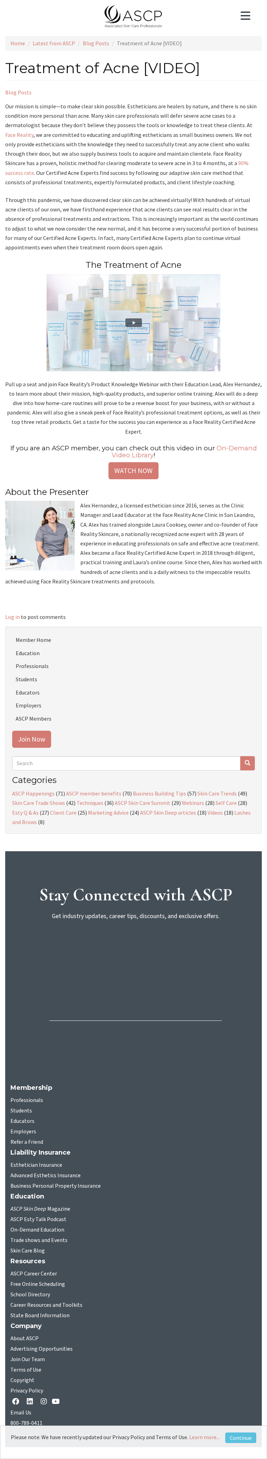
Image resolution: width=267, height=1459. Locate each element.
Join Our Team (27, 1359)
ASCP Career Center (33, 1274)
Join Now (31, 739)
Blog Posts (96, 43)
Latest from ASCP (54, 43)
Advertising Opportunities (41, 1349)
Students (26, 679)
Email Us (20, 1413)
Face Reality (19, 134)
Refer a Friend (26, 1142)
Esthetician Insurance (36, 1165)
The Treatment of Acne (133, 265)
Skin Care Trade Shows (38, 802)
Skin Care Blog (27, 1251)
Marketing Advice (108, 812)
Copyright (22, 1380)
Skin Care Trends (217, 793)
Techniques (89, 802)
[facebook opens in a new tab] (17, 1402)
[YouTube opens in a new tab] (57, 1402)
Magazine (40, 1209)
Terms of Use (25, 1370)
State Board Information (40, 1315)
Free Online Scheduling (37, 1284)
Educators (28, 692)
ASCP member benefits (93, 793)
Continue (241, 1437)
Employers (28, 705)
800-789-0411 (26, 1423)
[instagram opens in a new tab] (44, 1402)
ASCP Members (33, 718)
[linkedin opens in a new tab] (31, 1402)
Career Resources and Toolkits (46, 1305)
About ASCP (24, 1338)
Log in (12, 616)
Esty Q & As (25, 812)
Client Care (63, 812)
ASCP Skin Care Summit (142, 802)
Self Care (226, 802)
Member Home (33, 639)
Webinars (193, 802)
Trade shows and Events (38, 1240)
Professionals (32, 665)
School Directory (30, 1294)
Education (28, 653)
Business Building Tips (159, 793)
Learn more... (204, 1437)
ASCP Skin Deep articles (168, 812)
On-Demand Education (37, 1230)
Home (17, 43)
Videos (215, 812)
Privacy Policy (26, 1391)
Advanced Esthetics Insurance (45, 1175)
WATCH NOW (133, 470)
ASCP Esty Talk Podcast (38, 1219)
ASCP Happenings (33, 793)
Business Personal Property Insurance (55, 1186)
